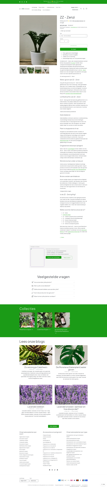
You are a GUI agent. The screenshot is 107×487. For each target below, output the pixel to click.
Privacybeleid (67, 485)
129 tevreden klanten (77, 21)
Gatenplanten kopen (24, 465)
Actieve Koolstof (47, 437)
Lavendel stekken (35, 407)
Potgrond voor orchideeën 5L (50, 458)
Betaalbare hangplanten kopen (74, 445)
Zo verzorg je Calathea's (35, 367)
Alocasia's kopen (23, 438)
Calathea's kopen (23, 440)
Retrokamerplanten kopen (73, 440)
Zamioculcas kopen (24, 462)
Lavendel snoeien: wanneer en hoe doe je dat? (71, 408)
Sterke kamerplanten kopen (73, 438)
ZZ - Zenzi (83, 70)
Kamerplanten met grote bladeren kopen (75, 436)
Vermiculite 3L (46, 440)
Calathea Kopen (43, 329)
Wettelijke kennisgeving (74, 486)
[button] (42, 7)
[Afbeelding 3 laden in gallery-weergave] (38, 70)
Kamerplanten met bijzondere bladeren (76, 447)
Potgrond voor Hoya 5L (48, 456)
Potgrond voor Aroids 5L (49, 447)
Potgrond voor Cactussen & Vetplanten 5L (52, 450)
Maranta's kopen (25, 329)
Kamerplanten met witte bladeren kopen (76, 444)
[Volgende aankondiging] (66, 2)
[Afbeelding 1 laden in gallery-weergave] (23, 70)
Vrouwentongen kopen (25, 464)
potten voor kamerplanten (79, 169)
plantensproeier (64, 140)
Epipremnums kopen (24, 447)
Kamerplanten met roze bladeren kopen (76, 442)
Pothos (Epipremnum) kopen (26, 455)
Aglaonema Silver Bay (73, 231)
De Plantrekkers (34, 485)
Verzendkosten (74, 27)
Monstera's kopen (23, 453)
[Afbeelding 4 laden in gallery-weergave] (45, 70)
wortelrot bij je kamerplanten (73, 93)
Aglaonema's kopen (24, 437)
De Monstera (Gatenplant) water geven (71, 368)
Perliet (44, 438)
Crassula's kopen (23, 442)
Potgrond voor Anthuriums (49, 444)
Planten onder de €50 (72, 464)
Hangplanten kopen (71, 449)
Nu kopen (73, 49)
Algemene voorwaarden (76, 485)
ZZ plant (73, 63)
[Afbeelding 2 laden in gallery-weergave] (30, 70)
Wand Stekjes (46, 462)
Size (61, 33)
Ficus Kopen (22, 449)
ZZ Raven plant (67, 214)
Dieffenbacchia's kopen (25, 446)
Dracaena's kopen (23, 444)
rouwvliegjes (71, 149)
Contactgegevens (84, 486)
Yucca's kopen (23, 460)
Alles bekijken (53, 426)
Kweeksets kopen (47, 465)
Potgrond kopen (47, 435)
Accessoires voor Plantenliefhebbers (62, 330)
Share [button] (62, 237)
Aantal (61, 38)
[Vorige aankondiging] (40, 2)
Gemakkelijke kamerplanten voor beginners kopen (75, 451)
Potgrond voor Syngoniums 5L (50, 460)
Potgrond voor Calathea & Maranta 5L (52, 453)
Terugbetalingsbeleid (59, 485)
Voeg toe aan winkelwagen (53, 257)
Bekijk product (67, 257)
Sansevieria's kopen (24, 456)
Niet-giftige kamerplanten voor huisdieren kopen (74, 455)
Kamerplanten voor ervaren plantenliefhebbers (73, 458)
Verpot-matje (46, 463)
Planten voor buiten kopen (73, 461)
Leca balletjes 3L (47, 442)
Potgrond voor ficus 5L (48, 454)
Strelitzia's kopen (23, 458)
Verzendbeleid (85, 485)
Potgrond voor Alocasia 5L (49, 446)
